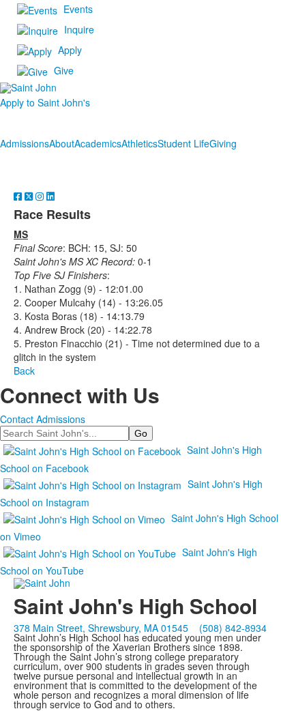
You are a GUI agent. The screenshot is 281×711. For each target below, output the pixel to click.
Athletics (139, 143)
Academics (97, 143)
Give (64, 70)
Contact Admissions (42, 419)
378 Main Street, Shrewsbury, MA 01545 (101, 628)
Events (78, 9)
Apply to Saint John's (45, 102)
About (61, 143)
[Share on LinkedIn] (50, 196)
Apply (70, 50)
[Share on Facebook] (19, 196)
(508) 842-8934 (233, 628)
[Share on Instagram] (40, 196)
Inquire (79, 29)
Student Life (183, 143)
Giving (223, 143)
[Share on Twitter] (30, 196)
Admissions (24, 143)
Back (24, 370)
